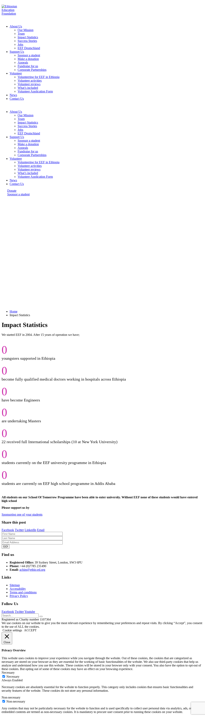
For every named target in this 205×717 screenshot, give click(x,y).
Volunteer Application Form (35, 91)
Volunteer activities (30, 80)
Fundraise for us (28, 66)
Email (40, 530)
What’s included (28, 87)
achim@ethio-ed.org (32, 569)
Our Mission (25, 30)
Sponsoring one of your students (22, 514)
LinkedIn (30, 530)
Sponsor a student (29, 55)
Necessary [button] (8, 672)
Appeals (23, 62)
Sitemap (15, 585)
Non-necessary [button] (11, 697)
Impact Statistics (28, 37)
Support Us (17, 51)
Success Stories (27, 41)
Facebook (8, 530)
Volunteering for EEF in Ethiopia (38, 77)
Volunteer (16, 73)
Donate (11, 190)
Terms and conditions (23, 592)
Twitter (19, 530)
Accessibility (18, 588)
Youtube (29, 611)
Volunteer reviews (29, 84)
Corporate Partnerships (32, 69)
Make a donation (28, 59)
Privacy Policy (19, 596)
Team (21, 33)
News (13, 95)
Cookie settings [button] (12, 630)
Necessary (12, 676)
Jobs (20, 44)
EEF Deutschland (29, 48)
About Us (16, 26)
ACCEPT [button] (30, 630)
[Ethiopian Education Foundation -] (14, 13)
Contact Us (17, 98)
